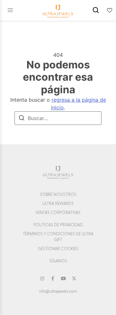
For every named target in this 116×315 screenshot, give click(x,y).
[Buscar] (21, 119)
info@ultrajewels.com (58, 291)
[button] (10, 10)
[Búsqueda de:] (58, 118)
